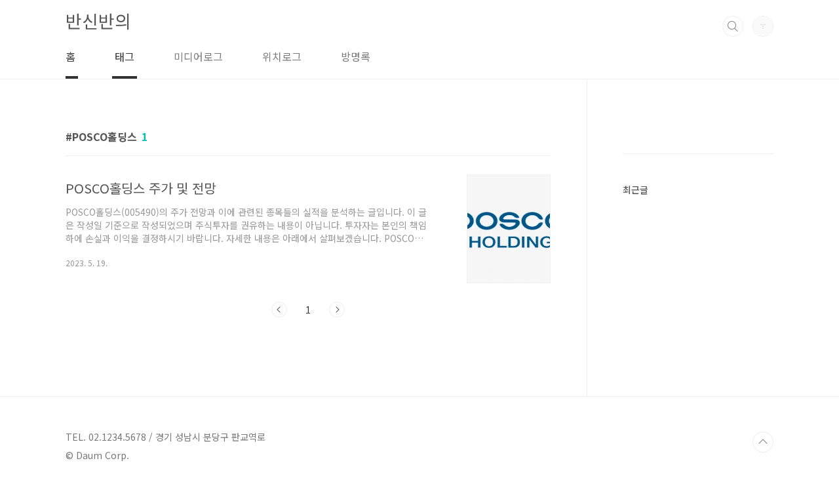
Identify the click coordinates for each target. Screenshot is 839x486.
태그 (124, 56)
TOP (762, 442)
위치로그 (282, 56)
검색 (733, 26)
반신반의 (98, 20)
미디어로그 (198, 56)
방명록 (355, 56)
